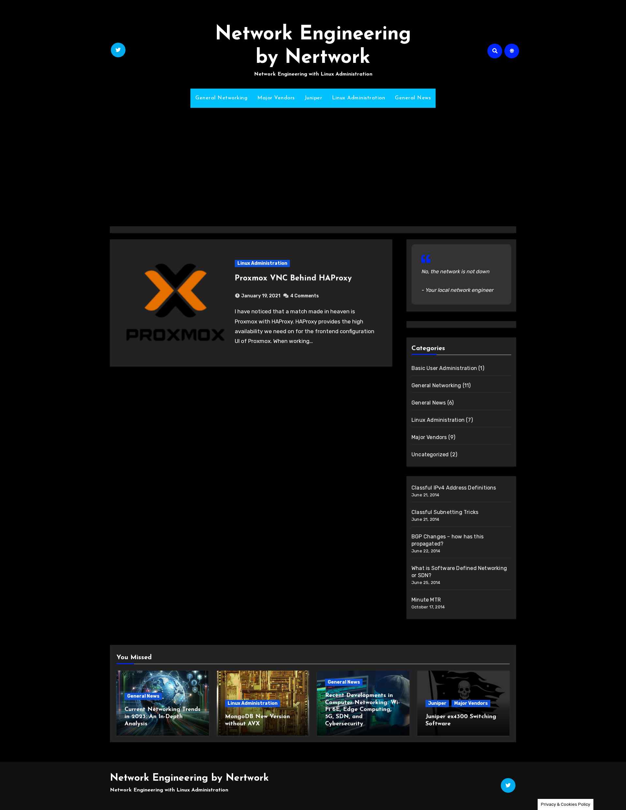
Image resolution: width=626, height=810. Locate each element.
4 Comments (304, 296)
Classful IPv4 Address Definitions (453, 488)
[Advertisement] (313, 163)
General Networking (221, 98)
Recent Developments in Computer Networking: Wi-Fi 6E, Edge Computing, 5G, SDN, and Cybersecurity (362, 710)
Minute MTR (426, 600)
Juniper (313, 98)
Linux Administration (358, 98)
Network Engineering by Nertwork (189, 778)
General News (413, 98)
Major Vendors (276, 98)
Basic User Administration (444, 368)
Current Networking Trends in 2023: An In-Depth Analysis (163, 717)
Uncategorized (430, 454)
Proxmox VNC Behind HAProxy (293, 278)
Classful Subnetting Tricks (444, 512)
